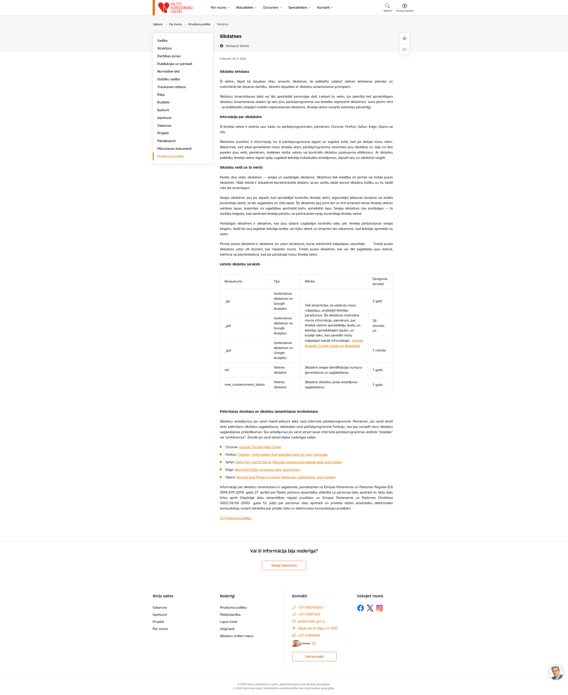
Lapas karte (228, 622)
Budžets (163, 102)
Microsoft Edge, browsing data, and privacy (267, 470)
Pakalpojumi (166, 141)
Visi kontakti (314, 656)
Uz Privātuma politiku (235, 518)
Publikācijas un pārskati (174, 64)
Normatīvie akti (168, 71)
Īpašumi (163, 110)
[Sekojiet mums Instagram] (379, 608)
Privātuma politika (170, 156)
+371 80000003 (310, 607)
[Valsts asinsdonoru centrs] (175, 7)
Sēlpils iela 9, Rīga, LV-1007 (318, 628)
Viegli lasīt (227, 629)
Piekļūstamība (230, 614)
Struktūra (164, 48)
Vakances (164, 125)
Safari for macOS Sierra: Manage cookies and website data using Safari (289, 462)
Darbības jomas (169, 56)
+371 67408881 (309, 635)
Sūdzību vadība (168, 79)
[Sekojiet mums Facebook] (360, 608)
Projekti (163, 133)
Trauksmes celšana (171, 87)
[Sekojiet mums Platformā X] (370, 608)
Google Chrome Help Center (260, 447)
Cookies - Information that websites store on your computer (283, 454)
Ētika (161, 95)
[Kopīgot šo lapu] (404, 49)
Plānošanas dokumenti (174, 148)
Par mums (160, 629)
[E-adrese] (301, 643)
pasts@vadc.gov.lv (311, 621)
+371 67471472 (309, 614)
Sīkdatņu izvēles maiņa (236, 636)
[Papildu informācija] (314, 643)
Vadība (162, 40)
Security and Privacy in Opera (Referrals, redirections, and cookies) (286, 477)
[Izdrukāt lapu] (404, 38)
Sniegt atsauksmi (284, 565)
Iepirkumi (164, 118)
